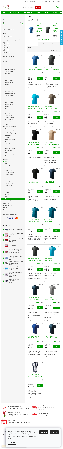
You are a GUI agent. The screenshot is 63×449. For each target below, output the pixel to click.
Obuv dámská (8, 115)
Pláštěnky (5, 159)
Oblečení (5, 161)
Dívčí (6, 128)
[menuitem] (4, 12)
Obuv (4, 65)
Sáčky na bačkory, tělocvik (11, 117)
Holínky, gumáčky (9, 80)
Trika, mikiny (9, 170)
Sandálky (7, 85)
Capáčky (7, 89)
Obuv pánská (8, 113)
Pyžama (8, 168)
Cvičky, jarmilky (9, 82)
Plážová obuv (8, 87)
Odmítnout (44, 432)
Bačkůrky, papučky (10, 69)
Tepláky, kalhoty (10, 172)
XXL (7, 52)
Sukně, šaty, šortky (10, 190)
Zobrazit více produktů (43, 39)
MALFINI (8, 36)
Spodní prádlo (9, 175)
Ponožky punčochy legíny (9, 126)
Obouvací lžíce (8, 122)
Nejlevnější (42, 44)
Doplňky (5, 207)
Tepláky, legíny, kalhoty (11, 188)
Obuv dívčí (7, 67)
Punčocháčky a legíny (10, 133)
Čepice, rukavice (7, 157)
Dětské (7, 164)
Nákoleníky (8, 135)
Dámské (7, 146)
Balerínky (7, 74)
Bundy (7, 177)
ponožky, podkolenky (10, 131)
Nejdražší (50, 44)
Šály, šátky (6, 203)
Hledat (38, 7)
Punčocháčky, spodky (10, 142)
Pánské (7, 153)
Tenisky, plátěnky (9, 71)
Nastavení (12, 443)
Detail (39, 78)
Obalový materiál (7, 205)
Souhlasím (54, 432)
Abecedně (30, 47)
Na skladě (9, 29)
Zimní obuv (8, 78)
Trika (6, 199)
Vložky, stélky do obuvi (10, 120)
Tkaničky (7, 124)
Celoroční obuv (9, 76)
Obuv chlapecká (9, 91)
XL (6, 50)
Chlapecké (7, 137)
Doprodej (5, 210)
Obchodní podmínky (30, 1)
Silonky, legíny (8, 150)
